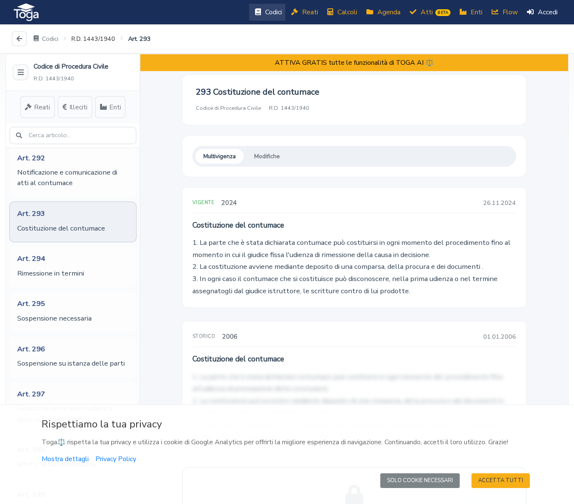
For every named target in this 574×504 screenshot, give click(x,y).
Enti (475, 12)
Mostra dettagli (65, 459)
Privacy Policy (115, 459)
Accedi (547, 12)
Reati (309, 12)
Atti (433, 12)
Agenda (388, 12)
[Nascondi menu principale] (21, 72)
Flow (509, 12)
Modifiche (267, 156)
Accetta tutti (500, 480)
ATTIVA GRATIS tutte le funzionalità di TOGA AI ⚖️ (354, 62)
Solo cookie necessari (420, 480)
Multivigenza (219, 156)
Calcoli (346, 12)
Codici (272, 12)
